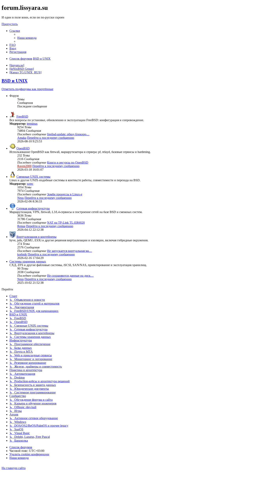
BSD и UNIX (14, 80)
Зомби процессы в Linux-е (64, 194)
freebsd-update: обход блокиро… (68, 134)
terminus (32, 123)
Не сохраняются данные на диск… (70, 275)
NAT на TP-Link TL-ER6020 (66, 222)
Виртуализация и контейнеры (36, 236)
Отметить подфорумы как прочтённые (27, 89)
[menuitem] (26, 37)
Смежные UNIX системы (33, 176)
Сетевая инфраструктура (33, 208)
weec (30, 183)
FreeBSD (22, 116)
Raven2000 (24, 166)
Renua (21, 226)
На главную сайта (14, 468)
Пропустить (10, 24)
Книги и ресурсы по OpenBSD (67, 162)
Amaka (21, 137)
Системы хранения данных (27, 261)
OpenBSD (23, 148)
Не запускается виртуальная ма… (69, 251)
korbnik (22, 254)
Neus (20, 197)
